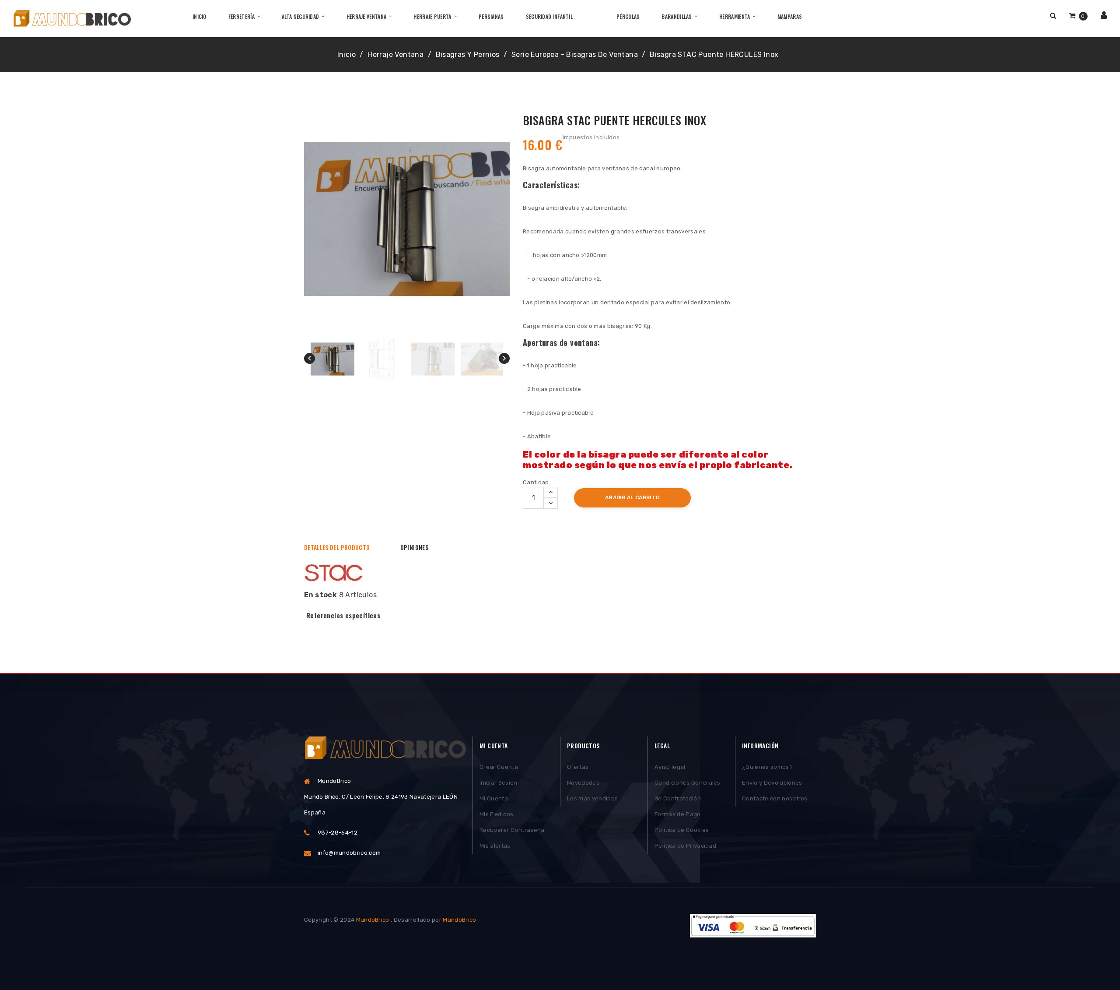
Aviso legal (670, 767)
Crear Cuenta (499, 767)
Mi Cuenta (494, 798)
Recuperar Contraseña (512, 830)
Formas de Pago (677, 814)
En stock (320, 595)
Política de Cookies (681, 830)
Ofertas (577, 767)
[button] (1053, 15)
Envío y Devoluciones (772, 782)
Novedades (583, 782)
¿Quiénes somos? (767, 767)
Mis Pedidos (497, 814)
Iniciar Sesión (499, 782)
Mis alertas (495, 845)
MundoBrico (372, 919)
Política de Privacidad (685, 845)
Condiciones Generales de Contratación (687, 790)
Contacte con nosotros (775, 798)
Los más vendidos (592, 798)
